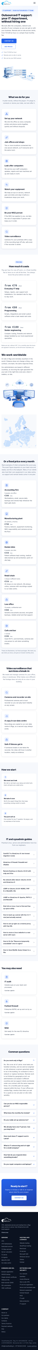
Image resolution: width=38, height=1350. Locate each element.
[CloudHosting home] (6, 3)
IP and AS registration (26, 1284)
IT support (23, 1304)
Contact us (9, 41)
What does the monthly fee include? (17, 1113)
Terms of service (6, 1323)
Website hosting (24, 1243)
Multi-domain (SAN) (7, 1282)
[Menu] (34, 3)
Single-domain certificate (9, 1277)
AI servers (23, 1251)
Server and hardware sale (27, 1287)
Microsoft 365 (24, 1254)
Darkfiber (22, 1276)
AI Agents (4, 1257)
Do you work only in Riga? (13, 1060)
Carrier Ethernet (24, 1279)
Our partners (5, 1315)
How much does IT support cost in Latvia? (16, 1137)
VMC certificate (6, 1288)
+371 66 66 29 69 (20, 1346)
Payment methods (6, 1326)
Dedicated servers (7, 1246)
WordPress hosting (25, 1246)
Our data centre (6, 1263)
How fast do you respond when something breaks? (15, 1156)
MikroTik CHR (5, 1260)
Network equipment (26, 1290)
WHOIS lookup (5, 1274)
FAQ (2, 1329)
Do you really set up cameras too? (16, 1120)
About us (4, 1312)
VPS (2, 1241)
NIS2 (21, 1295)
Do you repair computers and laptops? (18, 1164)
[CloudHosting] (6, 1220)
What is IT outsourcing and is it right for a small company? (17, 1147)
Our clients (4, 1318)
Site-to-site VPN (25, 1282)
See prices (9, 46)
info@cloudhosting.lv (7, 1346)
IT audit (22, 1298)
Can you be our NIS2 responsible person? (16, 1105)
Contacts (4, 1321)
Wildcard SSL (5, 1280)
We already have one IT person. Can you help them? (17, 1128)
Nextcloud (23, 1248)
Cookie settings (32, 1346)
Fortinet (22, 1262)
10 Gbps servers (6, 1249)
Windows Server (25, 1256)
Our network (23, 1273)
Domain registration (7, 1271)
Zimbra (22, 1259)
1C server (4, 1254)
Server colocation (6, 1252)
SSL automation (6, 1285)
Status (3, 1331)
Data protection (24, 1301)
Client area (4, 1232)
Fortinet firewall (24, 1293)
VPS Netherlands (6, 1244)
